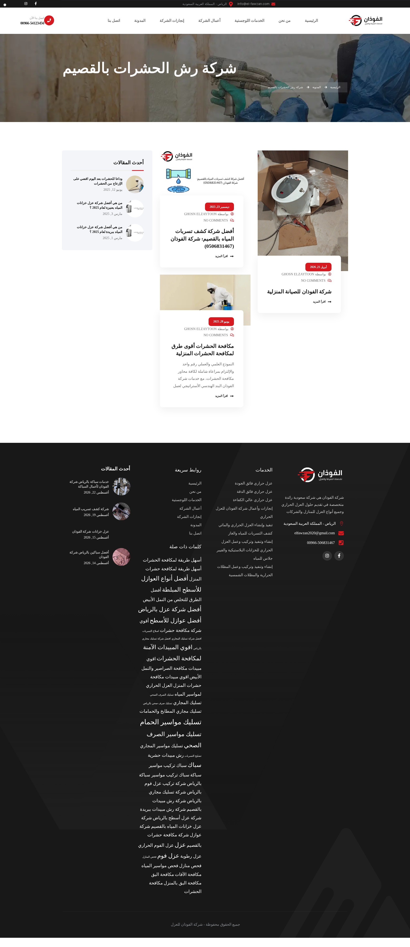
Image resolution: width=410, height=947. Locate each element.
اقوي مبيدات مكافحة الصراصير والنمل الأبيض (171, 667)
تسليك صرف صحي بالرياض (157, 703)
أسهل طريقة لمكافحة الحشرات (172, 559)
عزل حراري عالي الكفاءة (253, 500)
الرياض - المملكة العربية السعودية (310, 523)
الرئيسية (194, 483)
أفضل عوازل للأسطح (175, 620)
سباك (194, 765)
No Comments (313, 280)
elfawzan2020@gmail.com (314, 533)
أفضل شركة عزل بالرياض (169, 609)
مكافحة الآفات (188, 874)
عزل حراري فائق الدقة (255, 491)
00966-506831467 (321, 543)
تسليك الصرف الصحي (162, 694)
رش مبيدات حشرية (166, 755)
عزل (180, 845)
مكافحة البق (162, 874)
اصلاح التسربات (150, 631)
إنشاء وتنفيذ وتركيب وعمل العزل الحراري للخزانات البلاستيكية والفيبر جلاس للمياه (245, 549)
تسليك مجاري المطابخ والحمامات (170, 711)
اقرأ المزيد (319, 301)
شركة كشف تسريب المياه (91, 509)
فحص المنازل (149, 857)
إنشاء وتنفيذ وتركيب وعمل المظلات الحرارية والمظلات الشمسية (245, 571)
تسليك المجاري (187, 702)
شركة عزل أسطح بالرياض (177, 817)
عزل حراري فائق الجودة (254, 483)
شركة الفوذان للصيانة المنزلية (299, 292)
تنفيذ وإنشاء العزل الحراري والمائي (246, 525)
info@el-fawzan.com (254, 3)
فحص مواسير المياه (159, 865)
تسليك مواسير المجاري (161, 745)
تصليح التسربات (193, 756)
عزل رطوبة (190, 856)
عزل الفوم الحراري (156, 845)
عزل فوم (168, 855)
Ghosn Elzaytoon (298, 274)
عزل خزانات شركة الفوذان (90, 531)
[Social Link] (36, 4)
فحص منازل (190, 865)
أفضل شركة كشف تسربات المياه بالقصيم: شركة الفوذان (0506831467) (202, 238)
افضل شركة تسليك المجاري (186, 638)
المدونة (195, 525)
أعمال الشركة (190, 508)
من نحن (195, 491)
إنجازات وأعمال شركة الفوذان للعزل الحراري (244, 512)
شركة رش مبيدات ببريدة (163, 809)
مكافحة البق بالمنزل (182, 882)
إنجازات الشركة (189, 517)
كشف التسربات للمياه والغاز (250, 533)
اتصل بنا (195, 533)
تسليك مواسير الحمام (170, 722)
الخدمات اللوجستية (186, 500)
